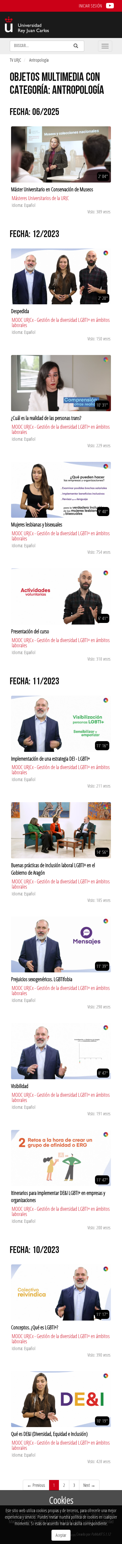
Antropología (38, 60)
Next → (89, 1485)
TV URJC (15, 60)
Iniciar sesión (90, 6)
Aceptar (61, 1535)
